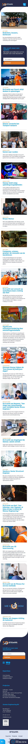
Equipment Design (7, 678)
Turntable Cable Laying (8, 694)
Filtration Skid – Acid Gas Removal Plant (12, 692)
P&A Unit (5, 691)
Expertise (8, 736)
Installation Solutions (8, 676)
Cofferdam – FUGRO (8, 689)
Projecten (14, 736)
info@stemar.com (7, 717)
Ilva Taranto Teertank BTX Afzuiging (11, 697)
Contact (17, 739)
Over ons (11, 739)
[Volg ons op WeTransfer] (8, 663)
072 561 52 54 (6, 714)
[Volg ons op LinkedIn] (4, 663)
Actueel (20, 736)
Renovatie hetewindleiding (9, 695)
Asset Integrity (6, 675)
